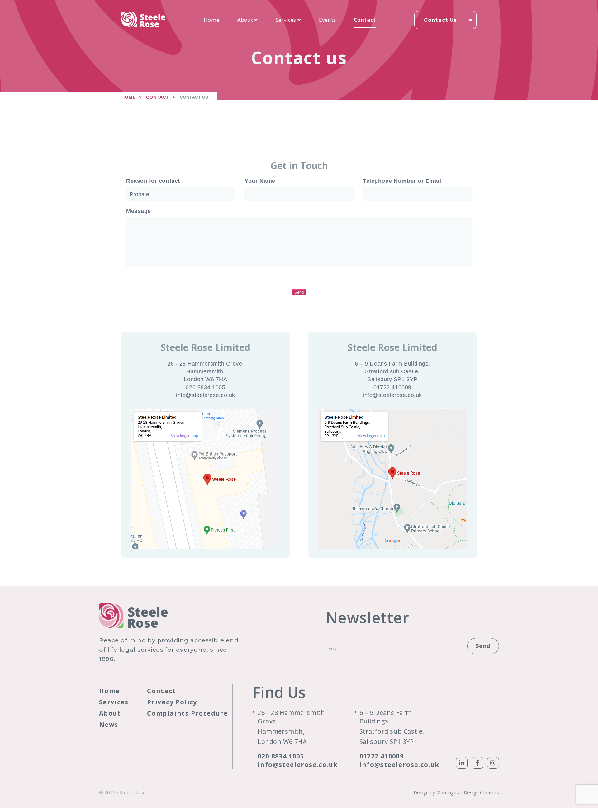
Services (286, 19)
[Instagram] (493, 763)
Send (299, 292)
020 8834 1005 (281, 756)
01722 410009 (381, 756)
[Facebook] (477, 763)
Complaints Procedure (187, 713)
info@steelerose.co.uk (298, 764)
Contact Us (440, 20)
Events (327, 19)
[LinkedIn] (462, 763)
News (108, 724)
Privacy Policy (172, 702)
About (245, 19)
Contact (365, 19)
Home (211, 19)
